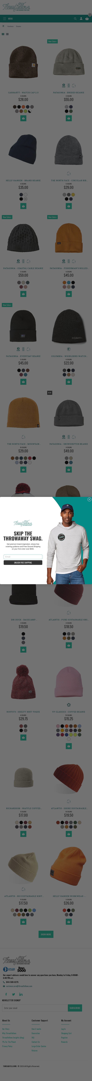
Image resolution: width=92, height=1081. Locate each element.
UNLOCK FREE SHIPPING (23, 562)
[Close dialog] (89, 499)
